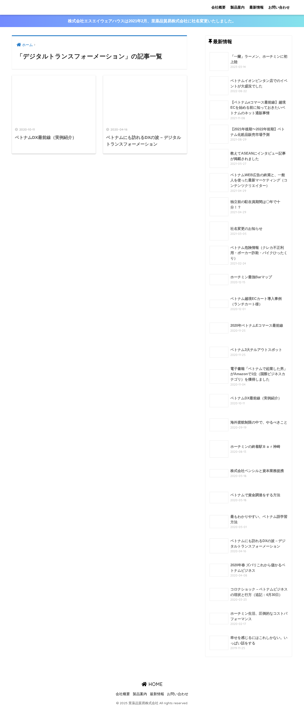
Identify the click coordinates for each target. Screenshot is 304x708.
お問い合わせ (279, 7)
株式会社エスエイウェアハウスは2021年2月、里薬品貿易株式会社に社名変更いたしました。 (152, 21)
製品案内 (237, 7)
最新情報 (256, 7)
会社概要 (218, 7)
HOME (155, 684)
